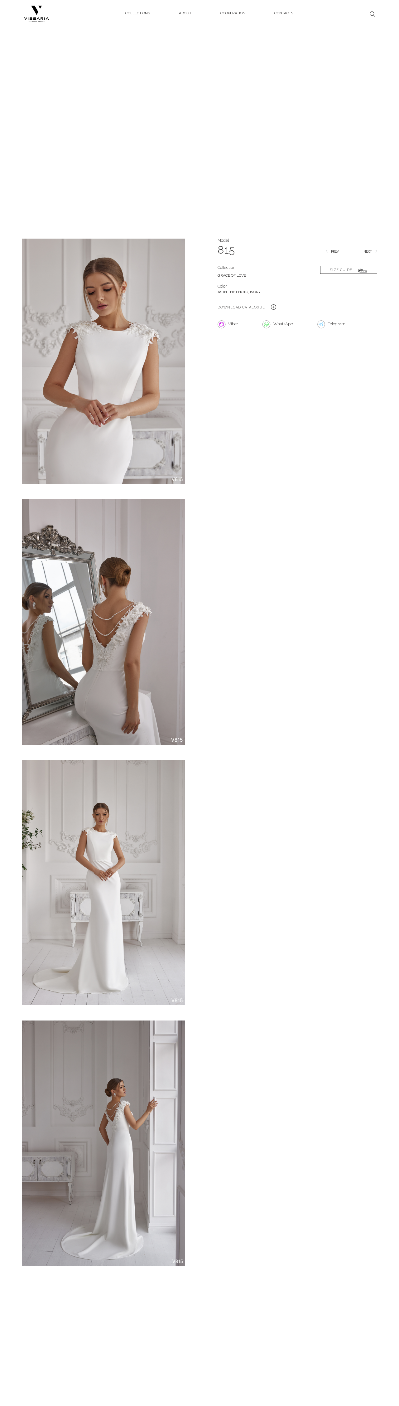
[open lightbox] (103, 368)
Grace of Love (232, 276)
